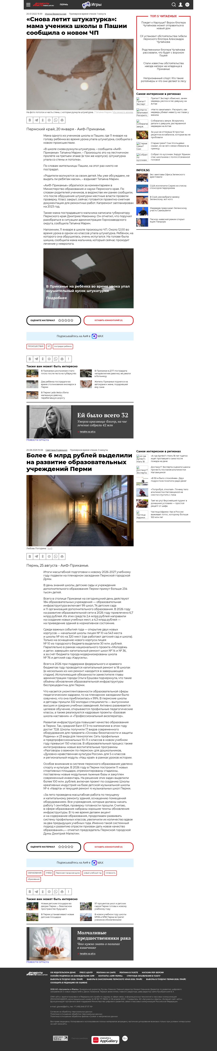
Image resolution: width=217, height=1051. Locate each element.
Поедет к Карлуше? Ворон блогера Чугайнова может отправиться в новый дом (163, 25)
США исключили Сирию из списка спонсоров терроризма (168, 187)
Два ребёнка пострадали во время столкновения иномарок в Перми (58, 384)
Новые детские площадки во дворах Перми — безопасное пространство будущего (56, 906)
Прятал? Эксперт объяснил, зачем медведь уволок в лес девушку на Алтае (169, 101)
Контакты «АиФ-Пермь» (110, 976)
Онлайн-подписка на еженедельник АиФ (72, 976)
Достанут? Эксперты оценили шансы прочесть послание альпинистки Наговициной (170, 470)
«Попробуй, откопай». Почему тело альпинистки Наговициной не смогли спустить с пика (169, 492)
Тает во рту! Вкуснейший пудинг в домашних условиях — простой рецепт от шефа (169, 503)
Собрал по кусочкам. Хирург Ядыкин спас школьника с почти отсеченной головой (170, 157)
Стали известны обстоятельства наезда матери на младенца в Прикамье (163, 66)
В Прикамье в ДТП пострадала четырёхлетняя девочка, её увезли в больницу (113, 373)
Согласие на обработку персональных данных (71, 1012)
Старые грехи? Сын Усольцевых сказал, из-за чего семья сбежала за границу (170, 146)
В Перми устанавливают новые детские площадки (57, 915)
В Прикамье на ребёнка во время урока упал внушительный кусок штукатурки (88, 288)
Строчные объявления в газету (143, 976)
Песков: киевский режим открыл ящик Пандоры (167, 220)
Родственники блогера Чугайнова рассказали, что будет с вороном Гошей (163, 52)
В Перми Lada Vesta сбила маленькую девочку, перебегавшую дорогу (54, 395)
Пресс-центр (86, 972)
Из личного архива (123, 112)
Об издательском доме (63, 972)
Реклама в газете (129, 972)
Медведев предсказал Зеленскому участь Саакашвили (168, 209)
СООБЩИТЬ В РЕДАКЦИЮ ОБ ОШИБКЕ (68, 983)
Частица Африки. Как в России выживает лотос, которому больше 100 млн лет (169, 514)
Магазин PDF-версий (153, 972)
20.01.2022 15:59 (34, 14)
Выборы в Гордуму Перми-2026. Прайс (166, 979)
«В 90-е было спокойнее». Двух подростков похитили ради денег (169, 479)
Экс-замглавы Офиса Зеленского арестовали (167, 175)
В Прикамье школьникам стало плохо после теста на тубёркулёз (58, 372)
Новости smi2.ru (37, 439)
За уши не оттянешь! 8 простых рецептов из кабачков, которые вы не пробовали (170, 135)
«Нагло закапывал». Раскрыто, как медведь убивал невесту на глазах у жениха (170, 112)
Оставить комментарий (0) (109, 320)
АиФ (50, 548)
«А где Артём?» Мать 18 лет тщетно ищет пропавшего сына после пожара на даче (169, 458)
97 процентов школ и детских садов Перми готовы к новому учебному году (111, 906)
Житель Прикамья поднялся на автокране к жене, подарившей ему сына (111, 384)
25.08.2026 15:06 (34, 450)
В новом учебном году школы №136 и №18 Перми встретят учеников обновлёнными (110, 917)
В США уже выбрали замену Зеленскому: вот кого (165, 198)
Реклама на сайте (106, 972)
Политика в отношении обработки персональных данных (76, 1014)
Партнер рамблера (80, 1038)
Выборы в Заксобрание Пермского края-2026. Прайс (114, 979)
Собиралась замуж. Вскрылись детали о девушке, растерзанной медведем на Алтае (168, 123)
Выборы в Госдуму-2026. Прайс (66, 979)
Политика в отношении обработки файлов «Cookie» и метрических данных (84, 1016)
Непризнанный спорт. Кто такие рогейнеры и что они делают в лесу (163, 80)
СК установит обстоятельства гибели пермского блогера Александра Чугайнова (163, 39)
